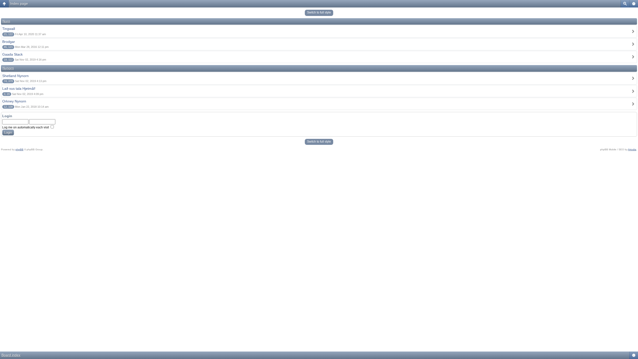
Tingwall (8, 29)
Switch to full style (319, 12)
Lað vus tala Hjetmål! (18, 88)
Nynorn (8, 68)
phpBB (19, 149)
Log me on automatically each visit (26, 127)
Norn (6, 21)
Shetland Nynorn (15, 76)
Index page (19, 3)
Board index (10, 355)
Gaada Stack (12, 54)
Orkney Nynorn (14, 101)
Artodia (632, 149)
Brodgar (8, 42)
